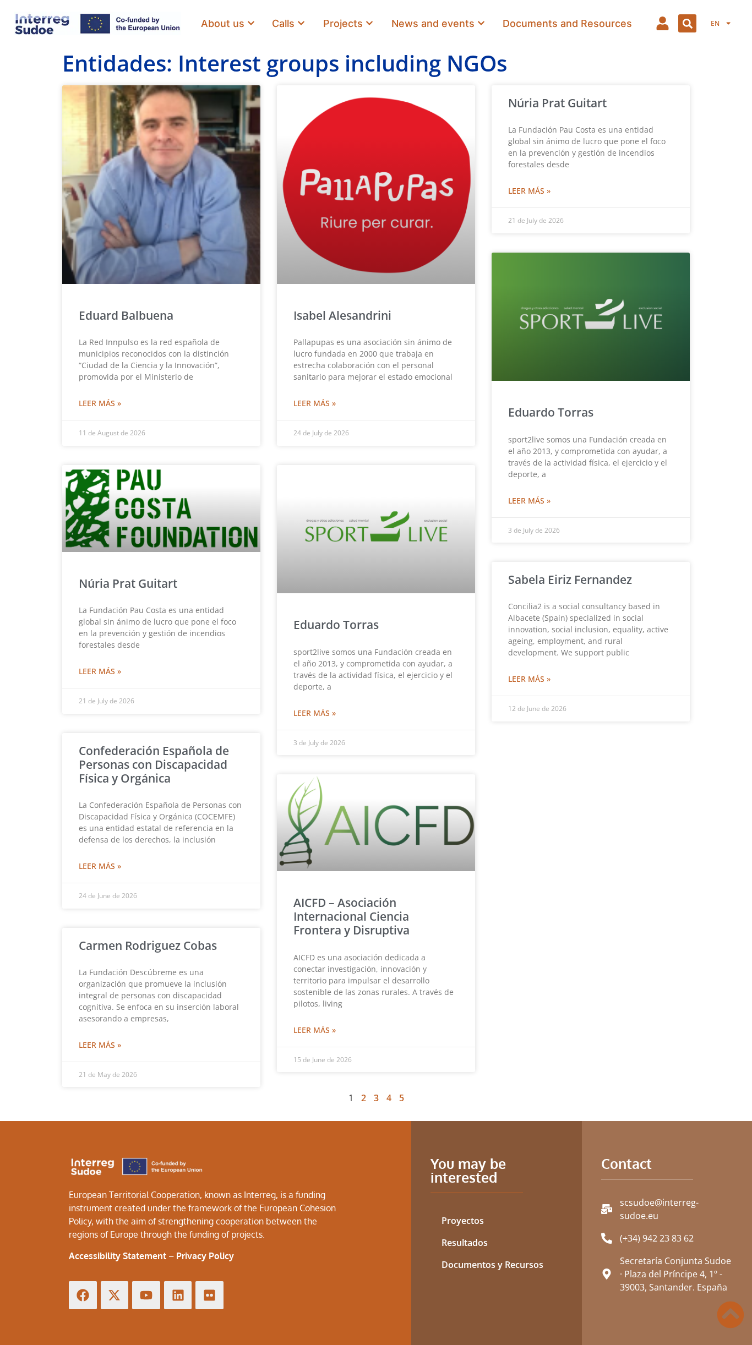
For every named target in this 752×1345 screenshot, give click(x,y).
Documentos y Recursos (492, 1265)
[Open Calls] (301, 23)
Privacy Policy (205, 1255)
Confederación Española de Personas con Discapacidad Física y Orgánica (154, 764)
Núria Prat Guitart (557, 103)
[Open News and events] (481, 23)
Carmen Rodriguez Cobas (148, 945)
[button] (687, 23)
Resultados (465, 1243)
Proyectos (463, 1221)
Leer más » (100, 403)
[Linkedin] (178, 1295)
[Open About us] (251, 23)
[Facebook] (83, 1295)
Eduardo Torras (336, 624)
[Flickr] (209, 1295)
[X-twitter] (115, 1295)
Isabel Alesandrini (342, 315)
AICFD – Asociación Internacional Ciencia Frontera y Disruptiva (351, 916)
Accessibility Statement (117, 1255)
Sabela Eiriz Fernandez (570, 579)
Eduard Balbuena (126, 315)
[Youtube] (146, 1295)
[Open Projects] (369, 23)
